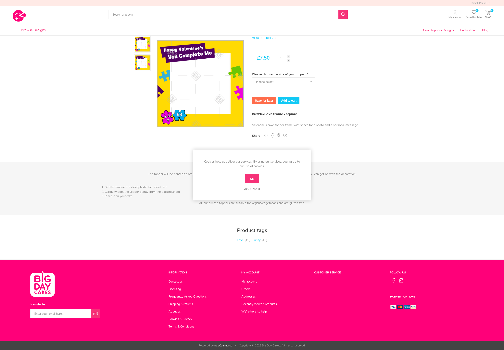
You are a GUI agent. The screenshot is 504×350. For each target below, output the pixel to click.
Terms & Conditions (181, 326)
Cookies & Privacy (180, 319)
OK (252, 178)
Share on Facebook (272, 135)
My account (454, 17)
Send (95, 313)
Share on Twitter (266, 135)
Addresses (248, 297)
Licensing (175, 289)
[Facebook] (394, 280)
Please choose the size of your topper (279, 74)
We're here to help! (254, 312)
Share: (256, 136)
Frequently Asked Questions (188, 297)
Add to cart (288, 100)
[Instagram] (401, 280)
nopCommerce (223, 345)
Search (343, 14)
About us (175, 312)
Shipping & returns (181, 304)
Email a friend (285, 136)
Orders (245, 289)
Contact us (176, 282)
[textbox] (223, 14)
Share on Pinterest (279, 135)
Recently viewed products (259, 304)
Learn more (252, 189)
